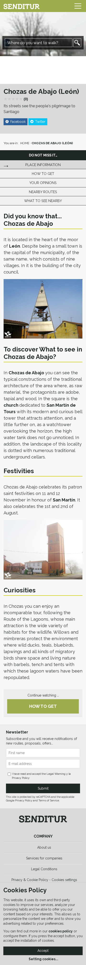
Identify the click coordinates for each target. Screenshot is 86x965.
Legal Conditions (44, 869)
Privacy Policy (21, 778)
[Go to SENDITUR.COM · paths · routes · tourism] (21, 6)
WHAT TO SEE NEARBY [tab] (43, 201)
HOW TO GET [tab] (43, 174)
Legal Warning (56, 773)
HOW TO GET (43, 706)
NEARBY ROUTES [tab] (43, 192)
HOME (24, 143)
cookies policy (60, 931)
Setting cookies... (43, 959)
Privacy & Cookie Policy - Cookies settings (44, 880)
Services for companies (44, 858)
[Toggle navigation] (77, 6)
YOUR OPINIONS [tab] (43, 183)
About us (44, 847)
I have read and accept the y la (41, 776)
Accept (43, 951)
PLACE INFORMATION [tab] (43, 165)
